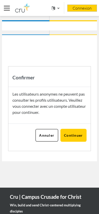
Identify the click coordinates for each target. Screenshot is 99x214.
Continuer (73, 135)
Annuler (46, 135)
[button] (55, 8)
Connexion (82, 8)
